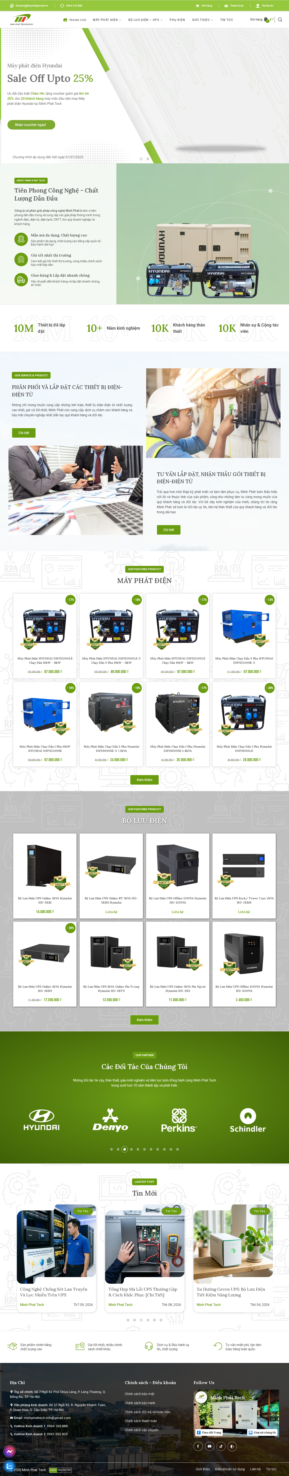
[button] (280, 19)
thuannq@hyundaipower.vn (32, 5)
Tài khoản (267, 5)
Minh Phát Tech (34, 1470)
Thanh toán (237, 5)
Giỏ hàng (207, 5)
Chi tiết (23, 433)
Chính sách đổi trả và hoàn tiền (147, 1412)
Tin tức (226, 20)
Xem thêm (144, 780)
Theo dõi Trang (211, 1432)
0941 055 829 (57, 1434)
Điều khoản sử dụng (230, 1469)
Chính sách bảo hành (140, 1403)
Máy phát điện (105, 20)
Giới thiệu (201, 20)
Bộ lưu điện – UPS (143, 20)
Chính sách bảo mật (139, 1394)
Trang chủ (77, 20)
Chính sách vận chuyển (141, 1430)
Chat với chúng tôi (264, 1432)
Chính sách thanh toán (141, 1421)
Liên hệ (255, 1469)
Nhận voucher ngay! (30, 125)
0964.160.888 (74, 5)
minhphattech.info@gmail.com (47, 1418)
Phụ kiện (177, 20)
